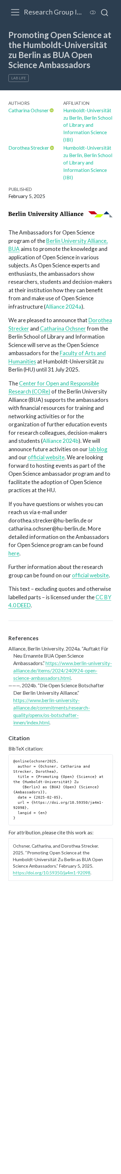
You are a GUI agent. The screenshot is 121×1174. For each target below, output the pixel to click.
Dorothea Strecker (28, 148)
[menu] (15, 12)
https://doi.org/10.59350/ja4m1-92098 (51, 872)
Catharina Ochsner (28, 110)
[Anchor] (42, 638)
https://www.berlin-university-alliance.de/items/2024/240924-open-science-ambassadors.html (62, 670)
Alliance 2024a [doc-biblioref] (63, 306)
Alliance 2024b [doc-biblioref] (60, 440)
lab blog (98, 449)
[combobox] (104, 12)
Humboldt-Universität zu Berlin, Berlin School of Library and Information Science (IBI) (87, 125)
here (13, 553)
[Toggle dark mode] (93, 12)
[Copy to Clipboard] (109, 756)
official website (46, 457)
